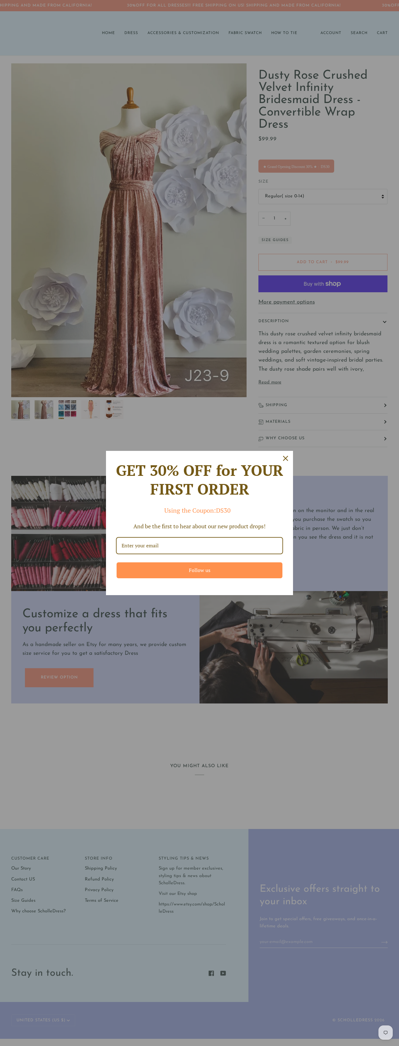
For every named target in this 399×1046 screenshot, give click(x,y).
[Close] (285, 458)
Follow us (199, 570)
